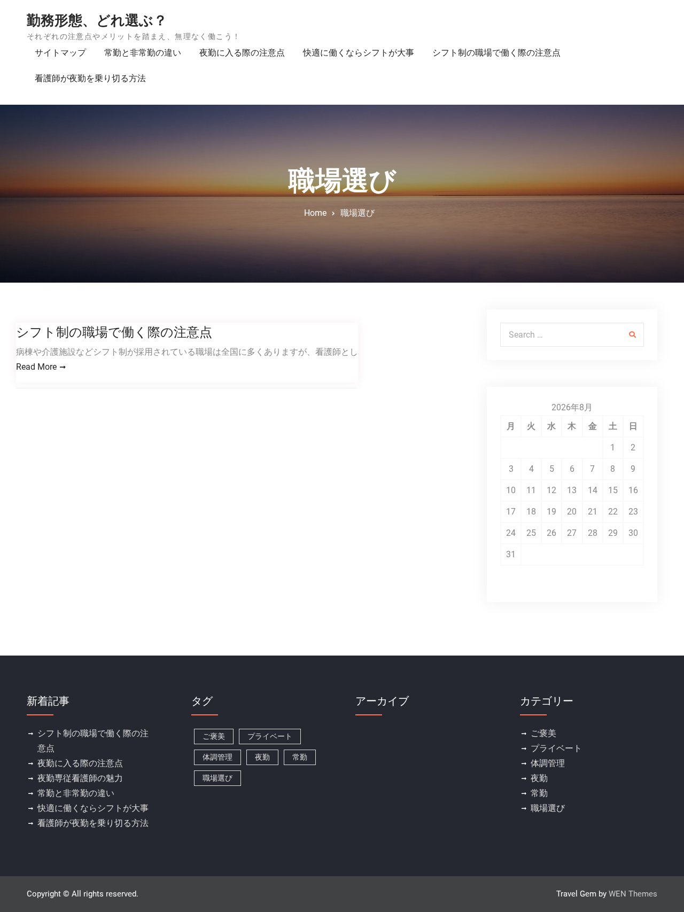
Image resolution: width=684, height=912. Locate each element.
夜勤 (262, 757)
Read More (36, 367)
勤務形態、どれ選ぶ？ (97, 20)
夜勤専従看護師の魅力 (80, 778)
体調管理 (217, 757)
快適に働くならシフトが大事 (358, 53)
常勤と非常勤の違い (142, 53)
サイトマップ (60, 53)
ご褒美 (214, 736)
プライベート (269, 736)
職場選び (217, 778)
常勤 (299, 757)
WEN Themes (633, 894)
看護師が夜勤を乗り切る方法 (90, 78)
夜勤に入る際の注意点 (242, 53)
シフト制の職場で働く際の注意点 (496, 53)
